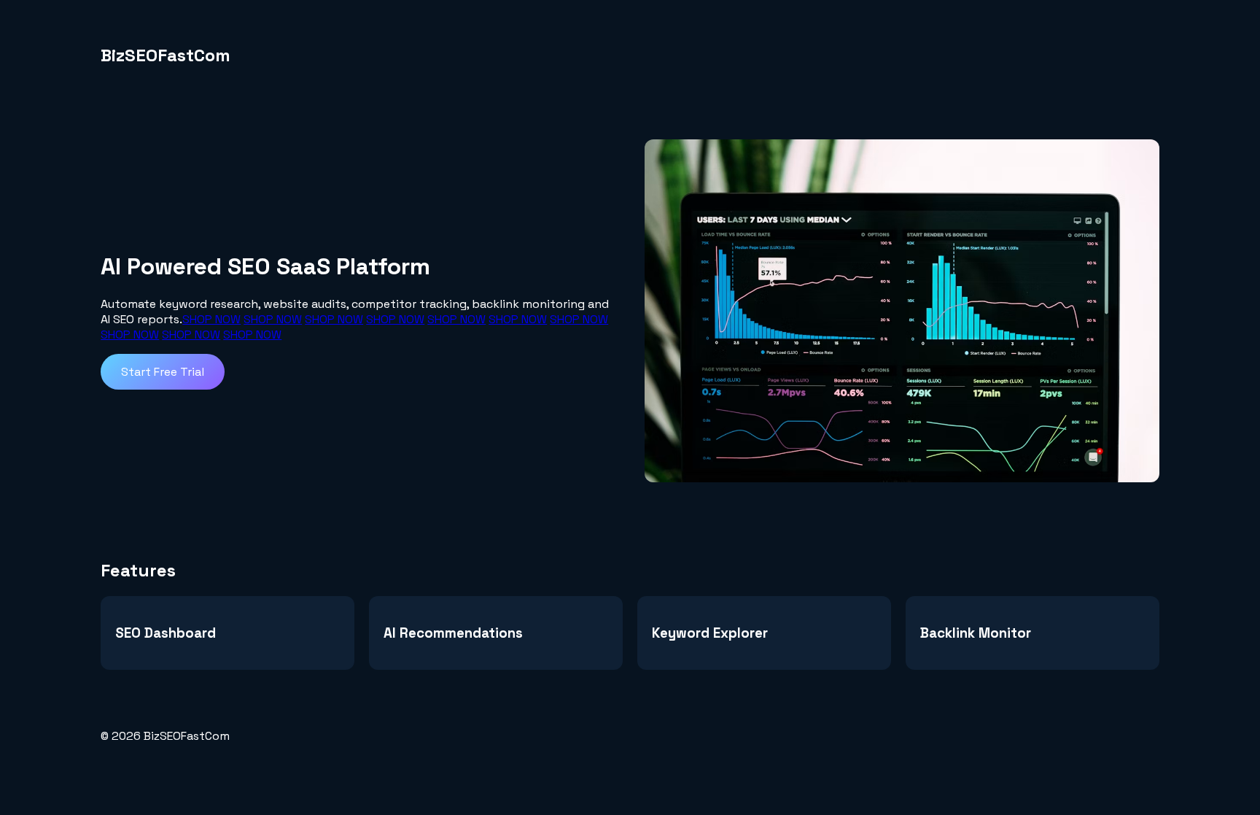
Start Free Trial (162, 371)
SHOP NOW (211, 319)
